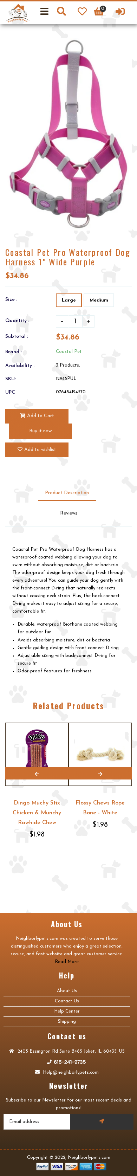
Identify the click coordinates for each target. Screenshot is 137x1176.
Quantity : (17, 320)
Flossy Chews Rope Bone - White (100, 808)
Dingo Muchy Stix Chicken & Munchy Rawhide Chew (37, 813)
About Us (67, 991)
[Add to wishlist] (62, 723)
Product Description (67, 493)
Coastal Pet (69, 351)
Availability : (19, 365)
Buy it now (40, 431)
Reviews (68, 513)
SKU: (10, 379)
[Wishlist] (82, 12)
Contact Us (67, 1001)
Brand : (13, 352)
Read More (67, 961)
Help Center (67, 1011)
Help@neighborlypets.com (70, 1072)
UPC (10, 392)
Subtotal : (16, 336)
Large (69, 300)
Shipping (67, 1021)
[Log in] (120, 12)
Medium (99, 300)
